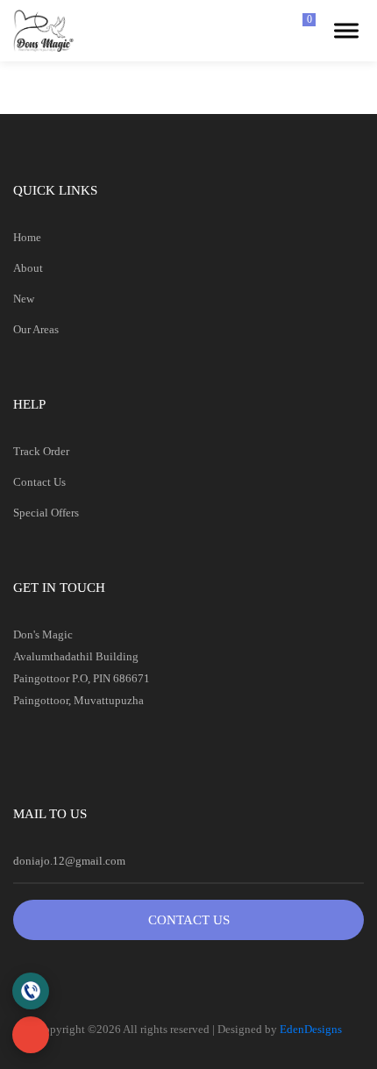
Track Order (41, 451)
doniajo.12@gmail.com (69, 860)
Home (27, 237)
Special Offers (46, 512)
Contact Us (39, 481)
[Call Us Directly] (30, 991)
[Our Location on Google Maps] (30, 1034)
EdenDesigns (311, 1029)
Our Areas (36, 329)
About (28, 267)
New (23, 298)
